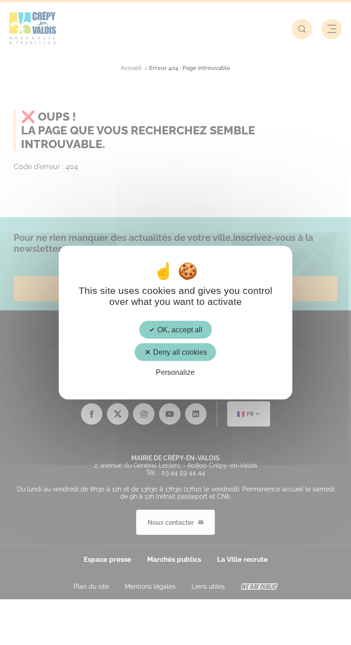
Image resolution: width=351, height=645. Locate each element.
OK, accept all (178, 329)
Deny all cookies (179, 352)
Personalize (175, 372)
